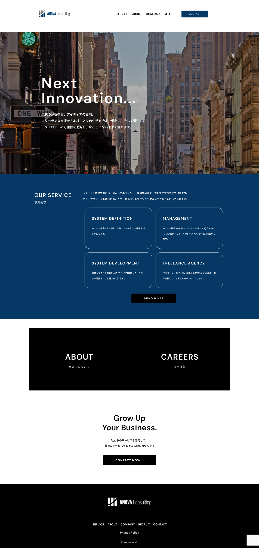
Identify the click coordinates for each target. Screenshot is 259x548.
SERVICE (122, 14)
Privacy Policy (129, 532)
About (79, 357)
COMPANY (153, 14)
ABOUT (137, 14)
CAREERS (180, 357)
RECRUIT (170, 14)
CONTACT (160, 524)
